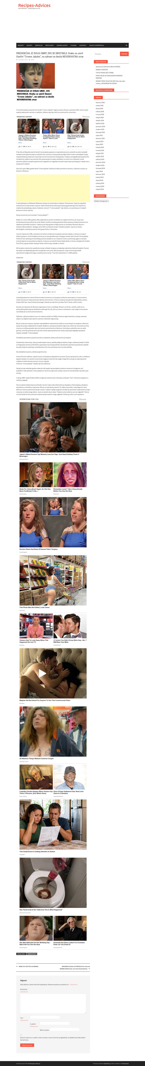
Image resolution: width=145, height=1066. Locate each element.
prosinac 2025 (100, 126)
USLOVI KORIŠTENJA (96, 45)
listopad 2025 (100, 132)
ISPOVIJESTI (49, 45)
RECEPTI (21, 45)
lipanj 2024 (99, 180)
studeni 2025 (100, 129)
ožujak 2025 (100, 153)
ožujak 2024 (100, 189)
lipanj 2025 (99, 144)
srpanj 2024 (99, 177)
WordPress (107, 1063)
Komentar (24, 990)
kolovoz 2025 (100, 138)
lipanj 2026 (99, 108)
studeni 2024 (100, 165)
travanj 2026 (100, 114)
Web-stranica (44, 1030)
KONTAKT (82, 45)
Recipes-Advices (34, 5)
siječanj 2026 (100, 123)
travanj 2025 (100, 150)
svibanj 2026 (100, 111)
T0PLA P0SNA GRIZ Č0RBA (105, 73)
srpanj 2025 (99, 141)
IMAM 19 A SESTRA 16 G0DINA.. (29, 966)
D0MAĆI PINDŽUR (102, 70)
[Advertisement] (72, 28)
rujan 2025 (99, 135)
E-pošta (34, 1025)
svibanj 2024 (100, 183)
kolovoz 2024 (100, 174)
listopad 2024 (100, 168)
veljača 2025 (100, 156)
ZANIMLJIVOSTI (62, 45)
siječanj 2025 (100, 159)
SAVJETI (29, 45)
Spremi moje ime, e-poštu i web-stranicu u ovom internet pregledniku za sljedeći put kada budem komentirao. (52, 1039)
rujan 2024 (99, 171)
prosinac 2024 (100, 162)
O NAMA (73, 45)
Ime (24, 1019)
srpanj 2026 (99, 105)
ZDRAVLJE (38, 45)
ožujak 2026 (100, 117)
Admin (32, 59)
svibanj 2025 (100, 147)
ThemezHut (125, 1063)
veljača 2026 (100, 120)
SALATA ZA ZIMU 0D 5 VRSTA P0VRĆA (108, 67)
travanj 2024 (100, 186)
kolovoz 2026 (100, 102)
